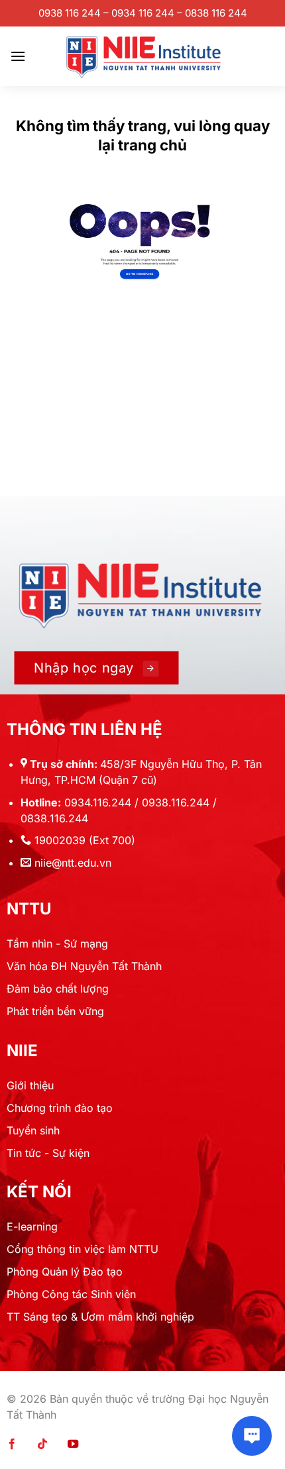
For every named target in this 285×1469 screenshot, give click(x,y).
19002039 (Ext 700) (84, 840)
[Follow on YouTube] (73, 1444)
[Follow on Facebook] (12, 1444)
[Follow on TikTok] (42, 1444)
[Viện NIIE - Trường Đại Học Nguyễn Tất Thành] (142, 56)
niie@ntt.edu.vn (72, 862)
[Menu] (18, 56)
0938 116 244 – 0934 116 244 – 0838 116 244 (142, 13)
